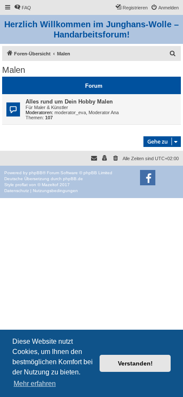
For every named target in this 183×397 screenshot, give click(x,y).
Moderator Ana (104, 112)
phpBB (36, 172)
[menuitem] (22, 8)
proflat (21, 184)
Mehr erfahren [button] (35, 383)
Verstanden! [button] (135, 363)
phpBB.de (73, 178)
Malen (13, 70)
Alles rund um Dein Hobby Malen (69, 101)
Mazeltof (50, 184)
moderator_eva (70, 112)
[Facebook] (147, 177)
